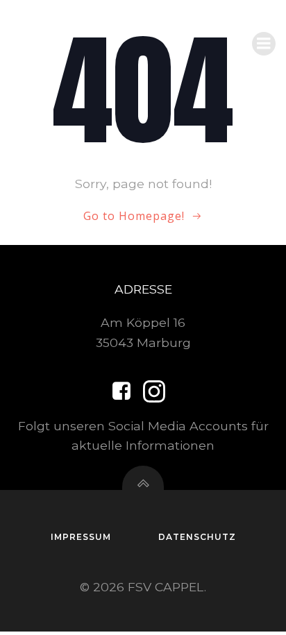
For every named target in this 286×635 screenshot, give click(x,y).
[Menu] (264, 44)
